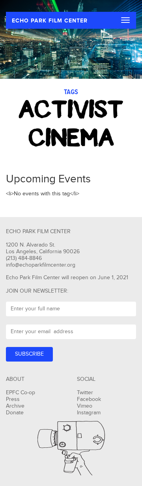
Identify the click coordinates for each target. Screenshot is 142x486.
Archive (15, 406)
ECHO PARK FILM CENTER (50, 20)
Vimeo (84, 406)
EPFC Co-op (20, 393)
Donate (15, 413)
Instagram (89, 413)
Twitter (85, 393)
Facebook (89, 399)
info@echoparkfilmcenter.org (40, 265)
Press (13, 399)
